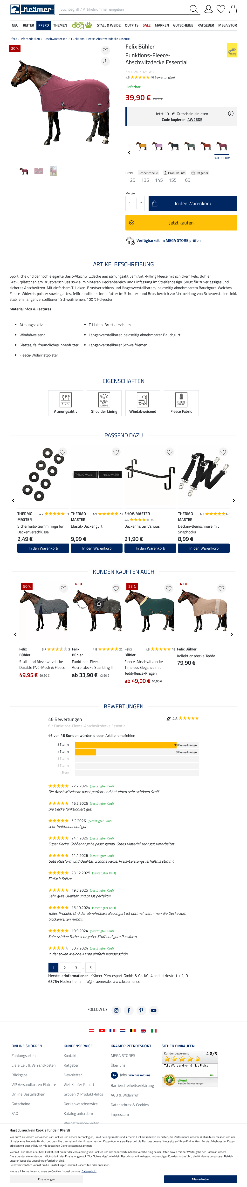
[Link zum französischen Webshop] (113, 1030)
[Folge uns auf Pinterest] (141, 1010)
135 (145, 180)
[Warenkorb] (233, 8)
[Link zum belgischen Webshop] (134, 1030)
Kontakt (70, 1055)
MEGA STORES (229, 25)
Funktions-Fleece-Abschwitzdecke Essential (101, 38)
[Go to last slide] (13, 500)
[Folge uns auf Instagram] (116, 1010)
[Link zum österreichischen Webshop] (92, 1030)
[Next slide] (108, 102)
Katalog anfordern (78, 1113)
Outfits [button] (131, 25)
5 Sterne (63, 744)
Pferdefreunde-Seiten (81, 1123)
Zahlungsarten (24, 1055)
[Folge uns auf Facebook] (129, 1010)
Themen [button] (60, 25)
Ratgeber (202, 172)
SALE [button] (147, 25)
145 (159, 180)
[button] (82, 25)
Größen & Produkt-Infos (83, 1094)
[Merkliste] (221, 8)
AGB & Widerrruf (124, 1095)
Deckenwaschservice (81, 1104)
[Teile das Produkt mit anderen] (105, 61)
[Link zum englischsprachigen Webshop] (144, 1030)
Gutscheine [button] (183, 25)
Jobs (131, 1075)
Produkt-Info (177, 172)
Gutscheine (21, 1104)
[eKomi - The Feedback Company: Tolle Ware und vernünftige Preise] (190, 1068)
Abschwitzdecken (55, 38)
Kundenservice (78, 1046)
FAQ (15, 1113)
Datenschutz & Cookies (130, 1105)
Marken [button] (162, 25)
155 (173, 180)
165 (186, 180)
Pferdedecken (30, 38)
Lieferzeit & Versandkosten (34, 1065)
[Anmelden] (208, 8)
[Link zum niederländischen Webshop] (123, 1030)
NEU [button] (15, 25)
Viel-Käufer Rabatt (79, 1084)
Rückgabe (19, 1075)
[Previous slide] (13, 102)
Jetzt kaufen (181, 222)
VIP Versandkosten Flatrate (34, 1084)
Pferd (13, 38)
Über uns (118, 1065)
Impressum (120, 1114)
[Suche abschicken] (195, 9)
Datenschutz (89, 1171)
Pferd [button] (43, 25)
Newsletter (73, 1075)
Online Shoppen (27, 1046)
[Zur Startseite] (32, 9)
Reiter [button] (28, 25)
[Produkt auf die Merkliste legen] (105, 50)
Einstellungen (46, 1179)
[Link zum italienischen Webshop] (154, 1030)
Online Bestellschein (28, 1094)
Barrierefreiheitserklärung (132, 1085)
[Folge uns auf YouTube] (154, 1010)
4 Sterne (63, 751)
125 (131, 180)
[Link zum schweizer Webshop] (103, 1030)
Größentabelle (148, 172)
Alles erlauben (201, 1179)
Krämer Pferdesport (131, 1046)
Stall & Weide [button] (109, 25)
